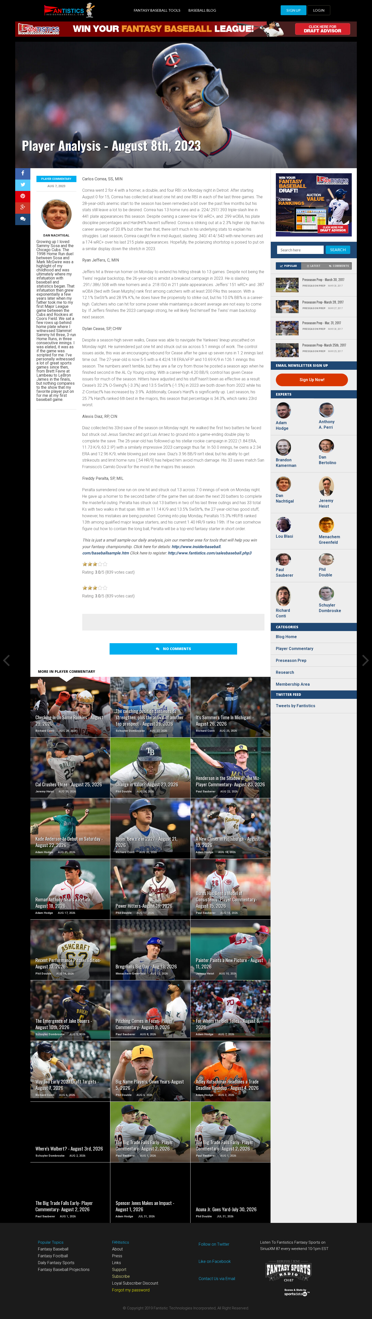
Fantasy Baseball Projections (64, 1269)
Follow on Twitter (214, 1244)
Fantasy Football (53, 1255)
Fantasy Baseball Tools (157, 10)
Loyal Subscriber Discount (135, 1283)
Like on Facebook (215, 1261)
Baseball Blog (202, 10)
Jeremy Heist (326, 503)
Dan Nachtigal (56, 235)
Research (285, 672)
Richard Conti (283, 613)
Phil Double (325, 572)
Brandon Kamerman (286, 463)
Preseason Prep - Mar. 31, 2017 (321, 323)
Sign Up (293, 10)
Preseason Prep (291, 660)
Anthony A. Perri (327, 424)
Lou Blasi (284, 536)
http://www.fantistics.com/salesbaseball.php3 (209, 553)
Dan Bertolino (327, 460)
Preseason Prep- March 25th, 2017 (324, 345)
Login (318, 10)
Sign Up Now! (312, 379)
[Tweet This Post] (22, 185)
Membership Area (293, 684)
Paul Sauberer (284, 572)
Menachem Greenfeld (329, 539)
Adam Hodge (282, 425)
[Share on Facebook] (22, 174)
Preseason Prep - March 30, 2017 (323, 280)
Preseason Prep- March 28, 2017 (323, 302)
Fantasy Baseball (53, 1249)
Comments (341, 266)
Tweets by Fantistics (295, 705)
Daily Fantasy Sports (56, 1262)
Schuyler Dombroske (329, 608)
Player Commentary (56, 179)
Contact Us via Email (217, 1278)
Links (116, 1262)
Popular (290, 266)
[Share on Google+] (22, 208)
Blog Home (286, 636)
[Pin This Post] (22, 196)
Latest (315, 266)
